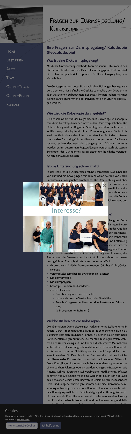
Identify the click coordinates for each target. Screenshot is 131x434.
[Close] (105, 185)
